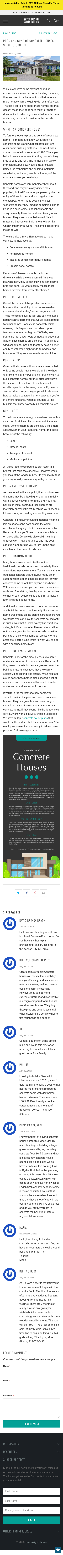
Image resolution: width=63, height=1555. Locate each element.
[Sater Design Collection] (31, 20)
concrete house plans (35, 718)
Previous (45, 33)
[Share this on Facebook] (26, 893)
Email (6, 1380)
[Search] (49, 20)
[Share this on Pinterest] (35, 893)
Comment (8, 1395)
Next (55, 33)
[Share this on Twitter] (18, 893)
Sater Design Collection (36, 1542)
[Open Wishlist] (58, 1550)
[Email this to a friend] (43, 893)
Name (6, 1366)
